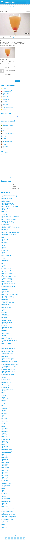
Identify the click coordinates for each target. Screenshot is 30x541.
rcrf (3, 405)
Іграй (3, 487)
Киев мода (5, 289)
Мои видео (5, 477)
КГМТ (3, 392)
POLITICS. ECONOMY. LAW (8, 205)
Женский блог (5, 231)
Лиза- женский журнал (7, 353)
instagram (21, 538)
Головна (2, 7)
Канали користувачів (8, 147)
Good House (5, 356)
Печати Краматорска (7, 203)
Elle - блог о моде (6, 343)
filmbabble (4, 253)
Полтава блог (5, 332)
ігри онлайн (5, 431)
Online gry (4, 482)
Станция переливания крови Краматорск (12, 196)
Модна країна (5, 337)
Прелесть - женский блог (8, 359)
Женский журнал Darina (8, 368)
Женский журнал (6, 324)
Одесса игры (5, 495)
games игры (5, 214)
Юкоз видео (5, 464)
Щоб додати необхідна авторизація (15, 177)
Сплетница (4, 242)
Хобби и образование (14, 7)
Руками (4, 410)
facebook (9, 538)
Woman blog (5, 480)
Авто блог (4, 312)
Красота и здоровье (7, 91)
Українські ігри (5, 491)
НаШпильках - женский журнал (9, 361)
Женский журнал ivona (7, 345)
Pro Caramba (6, 376)
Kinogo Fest (5, 461)
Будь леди (4, 319)
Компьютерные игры (8, 90)
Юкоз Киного (5, 467)
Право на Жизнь (6, 201)
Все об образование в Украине (9, 213)
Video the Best (10, 2)
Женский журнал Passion (8, 374)
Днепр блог (5, 325)
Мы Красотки (5, 335)
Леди (3, 258)
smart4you (4, 408)
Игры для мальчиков (7, 447)
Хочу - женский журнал (7, 346)
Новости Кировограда (7, 221)
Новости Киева (6, 311)
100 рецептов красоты (7, 278)
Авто (3, 252)
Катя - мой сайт (6, 293)
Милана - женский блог (7, 280)
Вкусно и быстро (16, 37)
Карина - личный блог (7, 281)
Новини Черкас (6, 208)
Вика (3, 426)
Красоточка (5, 504)
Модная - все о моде (7, 284)
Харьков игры (5, 500)
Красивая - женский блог (8, 273)
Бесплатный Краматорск (8, 257)
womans (4, 423)
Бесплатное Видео (6, 382)
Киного (4, 237)
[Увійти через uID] (10, 67)
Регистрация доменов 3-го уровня (10, 232)
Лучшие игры (5, 446)
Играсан (4, 513)
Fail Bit (4, 209)
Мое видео (5, 470)
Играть (4, 433)
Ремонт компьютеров (7, 226)
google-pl (15, 538)
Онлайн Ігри (5, 434)
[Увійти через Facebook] (13, 67)
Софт (3, 263)
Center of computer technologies (10, 206)
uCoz (15, 535)
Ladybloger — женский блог (8, 296)
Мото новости (5, 317)
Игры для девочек (6, 501)
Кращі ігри (4, 436)
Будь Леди (5, 271)
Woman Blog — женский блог (9, 298)
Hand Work (4, 211)
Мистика (4, 390)
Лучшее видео (5, 387)
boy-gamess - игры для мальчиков (10, 451)
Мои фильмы (5, 472)
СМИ (3, 402)
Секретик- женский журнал (8, 518)
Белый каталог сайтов (7, 389)
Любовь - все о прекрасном (8, 306)
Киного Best (5, 457)
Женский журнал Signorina (8, 371)
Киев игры (4, 496)
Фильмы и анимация (7, 106)
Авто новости (5, 315)
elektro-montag (6, 407)
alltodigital (5, 399)
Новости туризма (6, 320)
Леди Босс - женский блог (8, 369)
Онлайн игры (5, 428)
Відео (6, 7)
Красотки (4, 503)
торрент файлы (6, 379)
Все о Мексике (5, 249)
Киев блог (4, 330)
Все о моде (5, 229)
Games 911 (5, 521)
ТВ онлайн (4, 395)
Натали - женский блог (7, 338)
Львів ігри (4, 493)
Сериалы (5, 101)
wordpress (4, 265)
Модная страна (6, 328)
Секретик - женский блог (8, 363)
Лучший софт (5, 224)
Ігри (3, 430)
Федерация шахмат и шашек (9, 195)
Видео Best (5, 441)
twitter (6, 538)
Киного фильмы (6, 456)
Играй (3, 488)
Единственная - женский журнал (10, 294)
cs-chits (4, 403)
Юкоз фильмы (5, 462)
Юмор (4, 109)
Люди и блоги (6, 93)
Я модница (5, 240)
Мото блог (4, 314)
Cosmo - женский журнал (8, 508)
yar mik (4, 377)
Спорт (4, 102)
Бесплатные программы (8, 270)
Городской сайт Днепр (7, 327)
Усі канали (5, 146)
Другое (4, 88)
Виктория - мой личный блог (9, 425)
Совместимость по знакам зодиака (10, 216)
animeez (4, 397)
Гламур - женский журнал (8, 341)
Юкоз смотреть (6, 469)
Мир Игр (4, 384)
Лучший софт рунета (7, 236)
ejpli (3, 415)
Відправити (7, 74)
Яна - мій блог (5, 291)
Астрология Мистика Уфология (9, 234)
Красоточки (5, 506)
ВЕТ (3, 412)
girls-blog (4, 420)
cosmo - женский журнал (8, 355)
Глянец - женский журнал (8, 350)
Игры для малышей (6, 452)
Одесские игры (6, 498)
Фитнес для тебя (6, 307)
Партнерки (5, 260)
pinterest (12, 538)
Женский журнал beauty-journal (10, 364)
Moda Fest (4, 288)
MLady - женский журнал (8, 351)
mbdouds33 (5, 394)
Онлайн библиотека (7, 198)
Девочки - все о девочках (8, 286)
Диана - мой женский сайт (8, 283)
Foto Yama (4, 218)
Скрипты (4, 200)
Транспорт (5, 104)
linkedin (18, 538)
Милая (3, 245)
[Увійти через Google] (15, 67)
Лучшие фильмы (6, 438)
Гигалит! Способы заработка (9, 219)
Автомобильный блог (7, 322)
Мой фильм (5, 475)
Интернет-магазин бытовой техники (11, 227)
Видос (3, 444)
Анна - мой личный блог (8, 302)
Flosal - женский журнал (8, 358)
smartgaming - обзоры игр (8, 514)
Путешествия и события (8, 98)
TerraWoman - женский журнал (9, 340)
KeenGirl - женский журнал (8, 372)
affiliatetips (5, 250)
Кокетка (4, 247)
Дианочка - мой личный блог (9, 275)
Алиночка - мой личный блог (9, 276)
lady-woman (5, 421)
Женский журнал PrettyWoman (9, 366)
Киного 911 (5, 459)
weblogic (4, 413)
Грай (3, 490)
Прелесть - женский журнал (9, 516)
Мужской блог (5, 304)
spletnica (4, 418)
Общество (5, 96)
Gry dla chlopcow (6, 478)
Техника (4, 309)
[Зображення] (7, 52)
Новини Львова (6, 333)
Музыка (4, 94)
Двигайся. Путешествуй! (8, 223)
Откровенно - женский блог (9, 348)
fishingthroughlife (6, 255)
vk (24, 538)
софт (3, 381)
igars (3, 416)
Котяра (4, 400)
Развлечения (6, 99)
